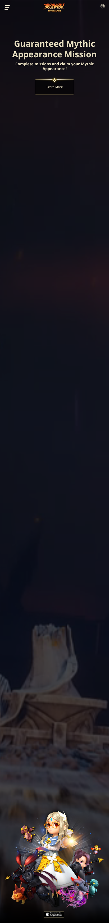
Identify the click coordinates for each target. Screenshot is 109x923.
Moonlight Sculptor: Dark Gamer (54, 7)
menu (7, 7)
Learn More (55, 87)
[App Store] (54, 914)
